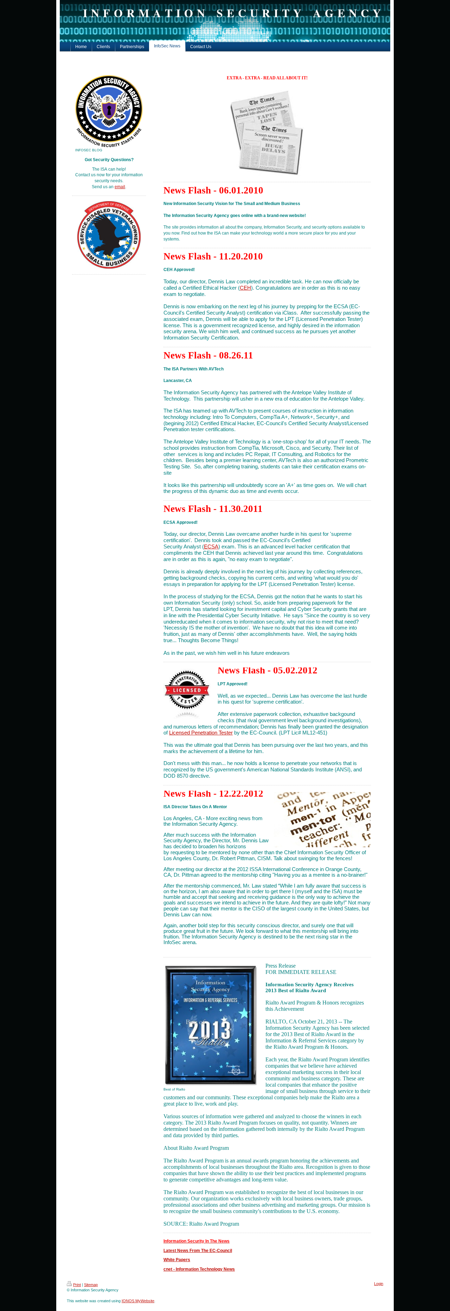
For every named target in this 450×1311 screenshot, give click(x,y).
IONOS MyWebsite (138, 1301)
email (120, 186)
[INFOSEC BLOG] (109, 111)
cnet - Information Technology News (199, 1269)
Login (378, 1284)
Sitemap (91, 1285)
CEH (245, 288)
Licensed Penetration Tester (201, 733)
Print (77, 1285)
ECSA (211, 546)
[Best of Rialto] (210, 1025)
